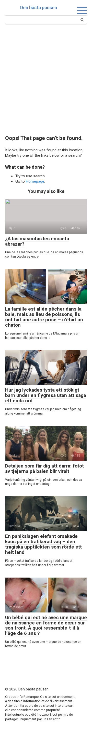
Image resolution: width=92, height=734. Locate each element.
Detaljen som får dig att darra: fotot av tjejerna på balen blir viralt (44, 468)
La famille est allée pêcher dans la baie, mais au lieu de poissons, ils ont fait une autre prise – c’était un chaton (44, 317)
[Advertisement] (46, 79)
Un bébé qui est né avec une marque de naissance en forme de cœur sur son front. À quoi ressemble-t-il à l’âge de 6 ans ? (46, 625)
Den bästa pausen (38, 7)
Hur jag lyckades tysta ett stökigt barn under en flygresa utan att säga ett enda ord (45, 395)
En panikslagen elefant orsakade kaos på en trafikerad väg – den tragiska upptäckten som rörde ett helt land (43, 544)
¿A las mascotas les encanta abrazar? (37, 241)
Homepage (35, 181)
